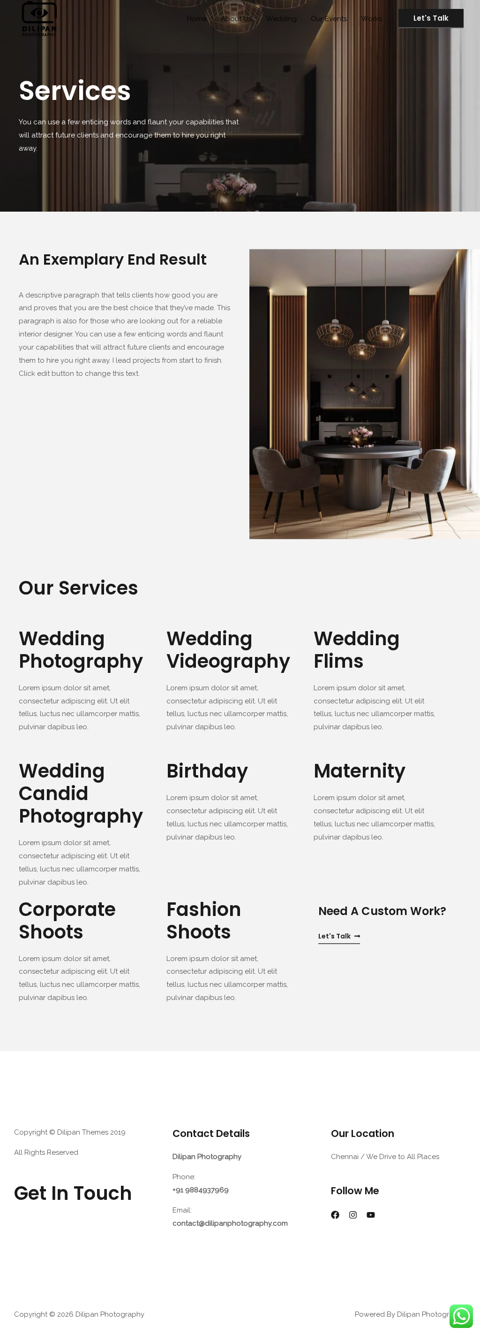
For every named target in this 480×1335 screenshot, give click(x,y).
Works (371, 19)
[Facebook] (335, 1215)
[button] (339, 936)
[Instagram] (353, 1215)
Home (197, 19)
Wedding (281, 19)
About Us (236, 19)
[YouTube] (371, 1215)
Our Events (329, 19)
